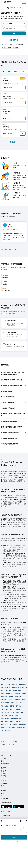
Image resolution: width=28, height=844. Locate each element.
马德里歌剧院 (4, 706)
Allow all (14, 837)
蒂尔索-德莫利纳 (5, 703)
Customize (13, 841)
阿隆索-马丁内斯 (5, 712)
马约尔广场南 (18, 696)
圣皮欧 (20, 703)
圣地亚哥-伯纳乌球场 (6, 693)
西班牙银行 (10, 699)
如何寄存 (3, 771)
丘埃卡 (11, 709)
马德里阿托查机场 (5, 687)
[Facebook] (1, 811)
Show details (21, 833)
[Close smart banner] (2, 2)
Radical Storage (5, 742)
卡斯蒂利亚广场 (22, 684)
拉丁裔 (16, 715)
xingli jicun (16, 742)
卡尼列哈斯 (4, 715)
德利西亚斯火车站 (21, 727)
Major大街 (8, 730)
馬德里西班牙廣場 (16, 687)
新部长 (23, 699)
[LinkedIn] (9, 811)
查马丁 (3, 690)
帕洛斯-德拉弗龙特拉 (16, 718)
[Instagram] (6, 811)
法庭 (22, 712)
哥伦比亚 (15, 724)
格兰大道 (24, 687)
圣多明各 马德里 (15, 712)
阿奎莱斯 (11, 696)
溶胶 (2, 730)
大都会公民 (17, 709)
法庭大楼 (3, 699)
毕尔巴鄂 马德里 (5, 718)
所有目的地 (4, 783)
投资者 (3, 761)
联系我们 (3, 776)
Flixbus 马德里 (22, 724)
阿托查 (3, 684)
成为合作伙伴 (5, 763)
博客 (2, 786)
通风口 (8, 727)
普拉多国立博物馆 (17, 690)
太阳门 (8, 684)
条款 (2, 793)
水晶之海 (11, 715)
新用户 (13, 727)
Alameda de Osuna (15, 721)
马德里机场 (14, 703)
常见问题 (3, 773)
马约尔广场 (14, 684)
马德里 (3, 744)
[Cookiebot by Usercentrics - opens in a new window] (20, 821)
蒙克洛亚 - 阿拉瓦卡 (6, 724)
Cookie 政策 (4, 798)
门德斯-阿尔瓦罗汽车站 (15, 706)
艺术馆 (3, 727)
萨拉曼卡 (8, 690)
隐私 (2, 796)
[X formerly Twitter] (3, 811)
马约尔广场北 (4, 709)
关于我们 (3, 758)
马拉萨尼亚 (4, 696)
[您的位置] (24, 24)
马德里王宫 (17, 699)
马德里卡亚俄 (16, 693)
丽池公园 (24, 693)
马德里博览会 (4, 721)
